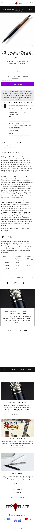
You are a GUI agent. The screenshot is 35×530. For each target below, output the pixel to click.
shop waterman (17, 414)
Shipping (11, 63)
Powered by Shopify (17, 528)
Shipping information (17, 274)
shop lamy (17, 483)
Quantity (17, 69)
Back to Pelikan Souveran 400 (18, 369)
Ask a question (17, 277)
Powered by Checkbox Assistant (8, 80)
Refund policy (17, 492)
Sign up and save (17, 497)
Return (15, 78)
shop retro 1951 (17, 449)
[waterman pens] (17, 391)
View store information (10, 147)
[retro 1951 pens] (17, 428)
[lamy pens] (17, 462)
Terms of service (17, 489)
